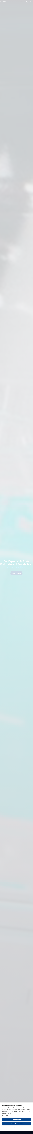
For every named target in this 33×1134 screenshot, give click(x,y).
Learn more (5, 1115)
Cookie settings (16, 1128)
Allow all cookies (16, 1119)
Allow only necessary (16, 1123)
